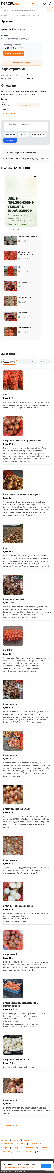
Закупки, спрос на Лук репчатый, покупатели (25, 158)
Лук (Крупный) (10, 954)
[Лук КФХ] (13, 645)
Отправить (10, 140)
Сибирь (16, 1147)
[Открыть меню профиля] (50, 3)
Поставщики (28, 362)
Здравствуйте (10, 135)
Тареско (43, 1147)
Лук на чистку (24, 297)
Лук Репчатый (24, 327)
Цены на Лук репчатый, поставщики (21, 152)
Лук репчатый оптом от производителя (22, 440)
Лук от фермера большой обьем (18, 905)
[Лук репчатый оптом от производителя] (13, 435)
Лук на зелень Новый (27, 236)
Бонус (15, 1139)
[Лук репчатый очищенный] (13, 1054)
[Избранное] (44, 3)
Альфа (4, 1139)
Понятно (46, 1166)
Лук (20, 267)
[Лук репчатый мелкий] (13, 593)
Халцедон (5, 1151)
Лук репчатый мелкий (13, 599)
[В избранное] (47, 22)
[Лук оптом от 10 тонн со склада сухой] (13, 489)
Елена (4, 35)
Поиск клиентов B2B (21, 229)
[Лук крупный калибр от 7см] (13, 803)
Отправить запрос (21, 63)
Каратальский (7, 1143)
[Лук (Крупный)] (13, 949)
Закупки (46, 362)
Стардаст (29, 1147)
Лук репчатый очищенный (16, 1059)
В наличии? (23, 135)
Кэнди (24, 1143)
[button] (50, 9)
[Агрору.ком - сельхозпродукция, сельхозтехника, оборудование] (10, 3)
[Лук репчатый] (13, 698)
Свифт (4, 1147)
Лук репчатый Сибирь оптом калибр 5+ (24, 254)
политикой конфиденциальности (18, 1167)
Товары (13, 15)
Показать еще (13, 1125)
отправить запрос (9, 113)
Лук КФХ (7, 650)
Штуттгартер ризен (26, 1151)
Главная (4, 15)
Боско (26, 1139)
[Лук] (13, 389)
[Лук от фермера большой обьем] (13, 900)
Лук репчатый (24, 15)
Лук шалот (23, 282)
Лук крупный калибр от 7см (16, 808)
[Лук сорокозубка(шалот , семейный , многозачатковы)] (13, 997)
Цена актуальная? (38, 135)
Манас (35, 1143)
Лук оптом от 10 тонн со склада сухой (21, 494)
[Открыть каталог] (33, 3)
